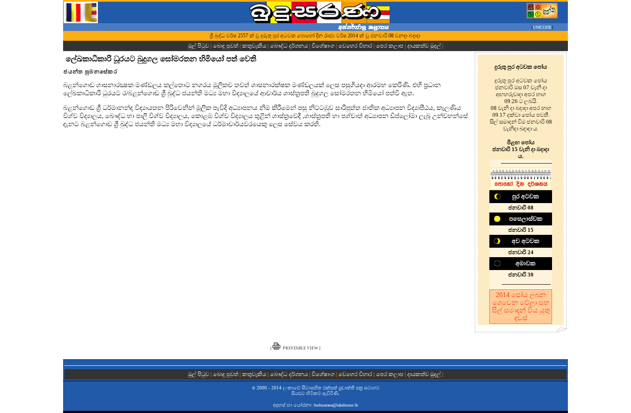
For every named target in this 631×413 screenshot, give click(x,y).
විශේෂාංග (323, 46)
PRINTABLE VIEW (300, 348)
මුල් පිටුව (199, 46)
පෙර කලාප (389, 46)
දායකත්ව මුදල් (424, 46)
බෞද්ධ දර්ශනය (289, 46)
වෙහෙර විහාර (355, 46)
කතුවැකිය (254, 46)
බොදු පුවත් (225, 46)
